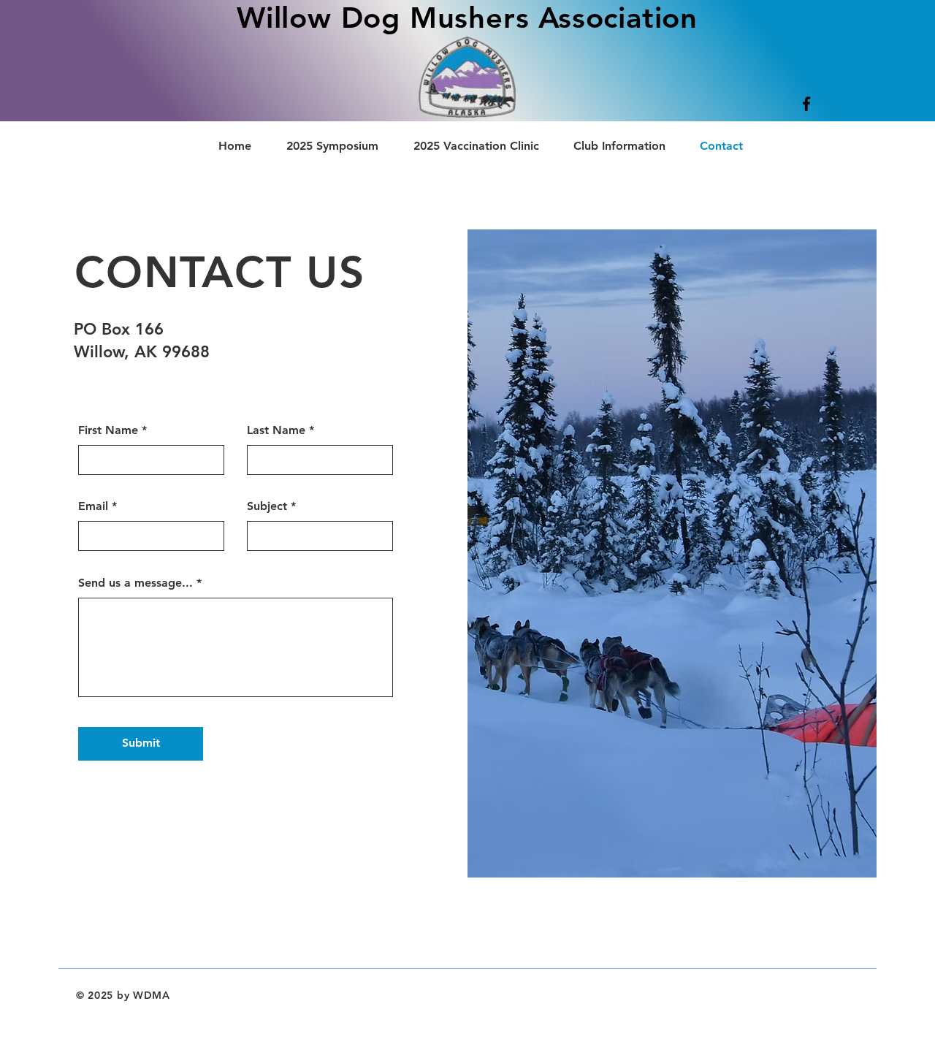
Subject (267, 506)
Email (93, 506)
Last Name (276, 430)
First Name (108, 430)
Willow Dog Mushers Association (467, 17)
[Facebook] (806, 103)
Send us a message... (135, 583)
